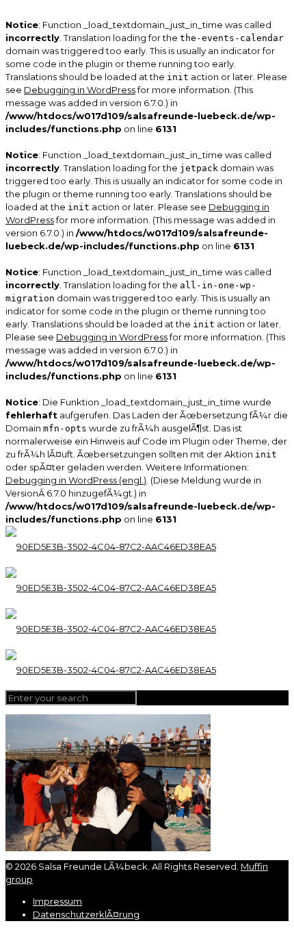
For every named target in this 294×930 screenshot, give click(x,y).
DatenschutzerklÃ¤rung (86, 914)
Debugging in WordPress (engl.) (75, 480)
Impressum (57, 901)
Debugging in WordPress (79, 89)
